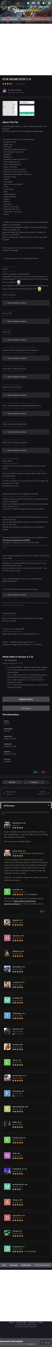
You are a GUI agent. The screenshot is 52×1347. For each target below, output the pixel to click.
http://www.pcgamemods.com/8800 (16, 540)
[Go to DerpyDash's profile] (7, 1248)
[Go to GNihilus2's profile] (7, 953)
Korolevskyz (17, 1076)
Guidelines (31, 1344)
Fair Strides (16, 90)
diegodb (15, 920)
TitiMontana (17, 1013)
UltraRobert (17, 967)
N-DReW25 (16, 1169)
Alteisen (15, 1200)
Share (13, 782)
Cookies (40, 1322)
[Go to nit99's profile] (7, 1155)
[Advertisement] (26, 49)
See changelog (10, 660)
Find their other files (15, 92)
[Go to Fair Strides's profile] (4, 91)
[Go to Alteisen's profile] (7, 1202)
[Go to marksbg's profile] (7, 1000)
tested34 (16, 890)
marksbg (15, 998)
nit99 (14, 1153)
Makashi (15, 1029)
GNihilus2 (16, 951)
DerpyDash (16, 1247)
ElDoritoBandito (18, 1107)
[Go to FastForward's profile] (7, 1140)
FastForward (17, 1138)
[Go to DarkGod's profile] (7, 1046)
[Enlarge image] (18, 282)
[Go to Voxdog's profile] (7, 1233)
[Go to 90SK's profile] (7, 1124)
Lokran (15, 1060)
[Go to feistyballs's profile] (7, 1093)
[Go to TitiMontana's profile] (7, 1015)
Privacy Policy (21, 1322)
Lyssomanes (17, 851)
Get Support (26, 708)
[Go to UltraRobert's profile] (7, 969)
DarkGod (15, 1044)
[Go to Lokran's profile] (7, 1062)
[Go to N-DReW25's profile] (7, 1171)
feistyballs (16, 1091)
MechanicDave (18, 1184)
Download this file (26, 699)
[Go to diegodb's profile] (7, 922)
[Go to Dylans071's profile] (7, 1217)
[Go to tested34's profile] (7, 891)
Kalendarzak (17, 823)
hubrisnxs (16, 936)
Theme (11, 1322)
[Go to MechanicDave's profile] (7, 1186)
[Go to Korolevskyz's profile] (7, 1077)
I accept (47, 1342)
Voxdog (15, 1231)
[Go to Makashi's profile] (7, 1031)
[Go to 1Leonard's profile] (7, 984)
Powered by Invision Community (26, 1327)
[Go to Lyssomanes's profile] (7, 853)
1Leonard (16, 982)
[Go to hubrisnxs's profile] (7, 938)
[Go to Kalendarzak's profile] (7, 825)
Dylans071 (16, 1215)
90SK (14, 1122)
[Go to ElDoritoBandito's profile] (7, 1109)
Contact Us (32, 1322)
